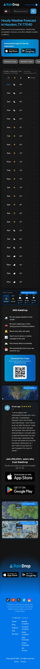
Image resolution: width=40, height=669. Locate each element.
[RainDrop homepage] (14, 4)
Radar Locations (25, 633)
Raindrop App (10, 61)
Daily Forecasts (25, 639)
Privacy (23, 662)
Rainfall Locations (25, 623)
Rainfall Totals (27, 61)
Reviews (15, 634)
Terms (16, 662)
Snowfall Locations (25, 628)
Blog (13, 625)
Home (14, 621)
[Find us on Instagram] (29, 600)
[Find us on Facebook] (24, 600)
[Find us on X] (18, 600)
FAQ (13, 631)
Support (15, 628)
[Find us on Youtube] (13, 600)
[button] (11, 51)
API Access (24, 649)
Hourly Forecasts (25, 644)
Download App (30, 5)
